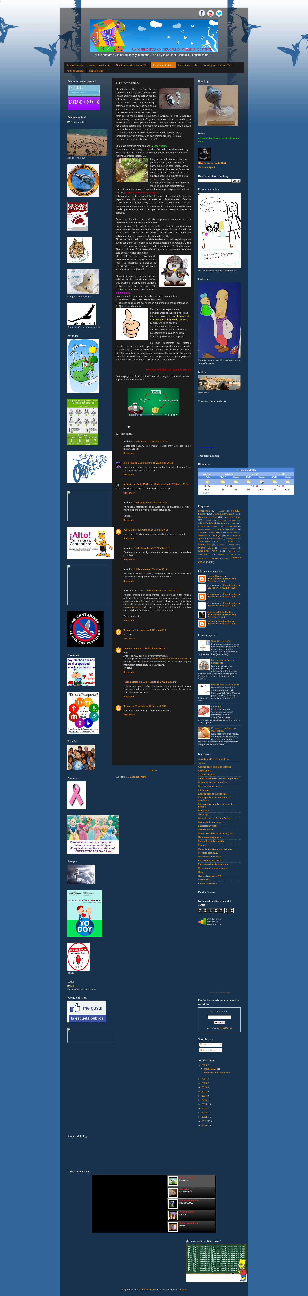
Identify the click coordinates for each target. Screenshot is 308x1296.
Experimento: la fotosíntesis (225, 685)
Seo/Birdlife (204, 880)
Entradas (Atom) (138, 777)
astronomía (204, 511)
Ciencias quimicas (207, 517)
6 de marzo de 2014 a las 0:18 (150, 630)
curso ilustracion (132, 682)
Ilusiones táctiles (215, 539)
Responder (129, 453)
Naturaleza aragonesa (209, 837)
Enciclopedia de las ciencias (212, 794)
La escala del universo (209, 822)
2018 (204, 1091)
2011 (204, 1121)
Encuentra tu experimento (217, 1072)
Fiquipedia (203, 810)
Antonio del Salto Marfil (136, 484)
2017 (204, 1096)
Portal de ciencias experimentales (215, 849)
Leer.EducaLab (206, 829)
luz (218, 541)
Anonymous (213, 594)
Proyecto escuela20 (208, 853)
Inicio (153, 770)
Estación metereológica (227, 529)
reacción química (229, 548)
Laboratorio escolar (188, 65)
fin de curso (232, 532)
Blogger (183, 1289)
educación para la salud (207, 526)
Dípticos (208, 520)
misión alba (233, 544)
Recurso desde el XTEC (210, 860)
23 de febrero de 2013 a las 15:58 (171, 484)
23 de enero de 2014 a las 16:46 (150, 569)
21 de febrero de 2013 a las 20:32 (155, 463)
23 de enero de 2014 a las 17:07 (161, 590)
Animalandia (204, 770)
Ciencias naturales (223, 513)
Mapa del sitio (96, 70)
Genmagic (203, 814)
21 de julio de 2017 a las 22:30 (150, 706)
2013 (204, 1113)
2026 (204, 1065)
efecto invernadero (229, 526)
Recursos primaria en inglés (212, 868)
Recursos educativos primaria (213, 864)
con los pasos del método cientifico (170, 658)
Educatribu (203, 790)
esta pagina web (131, 607)
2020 (204, 1083)
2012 (204, 1117)
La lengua (216, 706)
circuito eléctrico (232, 517)
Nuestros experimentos (99, 65)
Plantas (202, 845)
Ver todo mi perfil (206, 167)
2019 (204, 1087)
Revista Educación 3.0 (209, 876)
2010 (204, 1125)
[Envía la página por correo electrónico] (129, 427)
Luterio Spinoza (215, 576)
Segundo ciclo (207, 551)
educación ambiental (227, 520)
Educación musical (229, 523)
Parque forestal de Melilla (211, 841)
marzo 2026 (210, 1069)
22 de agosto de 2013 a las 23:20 (151, 502)
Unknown (128, 630)
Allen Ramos (130, 463)
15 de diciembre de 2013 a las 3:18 (152, 548)
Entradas (207, 1044)
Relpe (201, 872)
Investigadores (231, 539)
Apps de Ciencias (75, 70)
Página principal (75, 65)
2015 (204, 1104)
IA (228, 535)
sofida (210, 621)
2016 (204, 1100)
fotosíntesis (203, 535)
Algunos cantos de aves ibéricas (214, 767)
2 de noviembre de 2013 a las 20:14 (149, 530)
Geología (216, 535)
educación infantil (207, 523)
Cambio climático (206, 774)
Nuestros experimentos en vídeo (132, 65)
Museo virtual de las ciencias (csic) (215, 833)
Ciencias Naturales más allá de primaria (218, 778)
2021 (204, 1079)
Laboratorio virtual (207, 826)
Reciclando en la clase (209, 856)
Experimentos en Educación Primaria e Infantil (221, 579)
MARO (126, 530)
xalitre (126, 648)
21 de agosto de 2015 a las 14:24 (160, 682)
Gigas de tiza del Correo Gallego (214, 818)
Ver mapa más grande (206, 447)
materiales (221, 544)
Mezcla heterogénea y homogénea (222, 661)
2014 (204, 1108)
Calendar (222, 992)
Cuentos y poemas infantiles (212, 782)
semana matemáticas (226, 554)
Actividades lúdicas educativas (213, 759)
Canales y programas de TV (217, 65)
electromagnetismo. (205, 529)
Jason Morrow (149, 1289)
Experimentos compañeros (210, 532)
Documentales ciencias (210, 786)
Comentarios (209, 1050)
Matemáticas (204, 544)
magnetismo (231, 541)
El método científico (163, 65)
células (221, 511)
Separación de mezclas (208, 558)
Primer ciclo (205, 547)
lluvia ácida (204, 541)
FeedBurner (226, 1028)
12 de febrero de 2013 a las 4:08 (151, 441)
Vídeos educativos (207, 883)
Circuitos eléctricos (220, 641)
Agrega (201, 763)
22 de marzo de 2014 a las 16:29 (148, 648)
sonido (225, 558)
